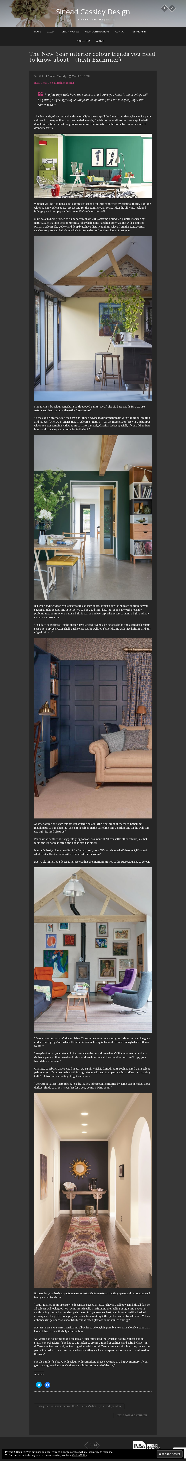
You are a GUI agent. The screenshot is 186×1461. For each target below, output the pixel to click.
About (100, 40)
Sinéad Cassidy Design (93, 11)
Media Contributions (97, 31)
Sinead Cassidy (56, 76)
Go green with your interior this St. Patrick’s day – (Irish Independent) (79, 1406)
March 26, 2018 (80, 76)
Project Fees (83, 40)
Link (40, 76)
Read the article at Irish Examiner (54, 82)
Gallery (51, 31)
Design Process (70, 31)
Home (37, 31)
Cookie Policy (79, 1455)
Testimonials (139, 31)
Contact (120, 31)
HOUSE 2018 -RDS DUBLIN (133, 1415)
